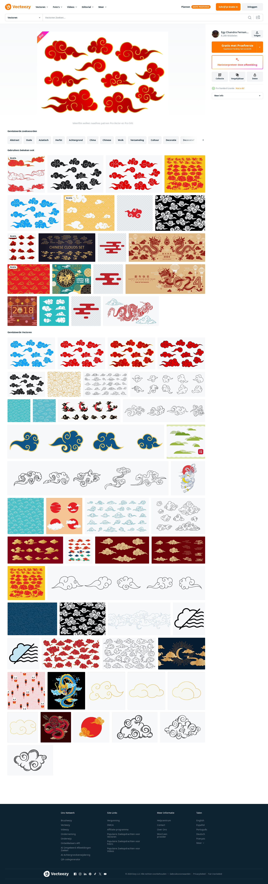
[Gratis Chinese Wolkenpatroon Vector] (89, 213)
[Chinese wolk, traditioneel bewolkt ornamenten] (112, 247)
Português (201, 829)
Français (200, 838)
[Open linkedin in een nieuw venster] (85, 874)
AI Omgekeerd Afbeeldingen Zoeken (76, 849)
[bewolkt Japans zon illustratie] (64, 516)
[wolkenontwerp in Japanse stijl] (26, 174)
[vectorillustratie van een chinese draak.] (131, 311)
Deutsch (200, 834)
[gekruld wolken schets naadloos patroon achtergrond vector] (19, 410)
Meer (101, 6)
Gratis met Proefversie (237, 47)
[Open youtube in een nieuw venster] (105, 874)
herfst (58, 140)
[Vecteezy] (18, 7)
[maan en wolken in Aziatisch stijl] (181, 653)
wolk (121, 140)
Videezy (65, 829)
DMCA (110, 824)
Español (200, 824)
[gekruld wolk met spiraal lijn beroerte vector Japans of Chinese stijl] (126, 583)
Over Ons (162, 829)
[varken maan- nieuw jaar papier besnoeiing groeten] (71, 279)
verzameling (137, 140)
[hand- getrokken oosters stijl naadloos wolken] (139, 619)
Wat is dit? (240, 88)
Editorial (86, 6)
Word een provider (162, 835)
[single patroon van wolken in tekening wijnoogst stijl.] (180, 213)
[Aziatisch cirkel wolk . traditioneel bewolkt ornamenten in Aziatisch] (91, 727)
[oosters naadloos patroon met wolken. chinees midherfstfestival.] (32, 619)
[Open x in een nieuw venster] (100, 874)
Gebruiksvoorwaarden (180, 873)
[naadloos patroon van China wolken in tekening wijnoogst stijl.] (64, 384)
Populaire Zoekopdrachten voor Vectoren (123, 835)
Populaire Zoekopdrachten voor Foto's (123, 842)
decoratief (188, 140)
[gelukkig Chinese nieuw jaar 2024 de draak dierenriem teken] (167, 247)
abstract (14, 140)
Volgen (257, 35)
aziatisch (43, 140)
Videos (70, 6)
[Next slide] (200, 140)
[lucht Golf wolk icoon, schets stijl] (189, 619)
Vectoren (40, 6)
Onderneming (68, 834)
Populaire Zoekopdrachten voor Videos (123, 850)
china (93, 140)
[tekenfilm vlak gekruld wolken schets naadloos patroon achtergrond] (26, 516)
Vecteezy (65, 824)
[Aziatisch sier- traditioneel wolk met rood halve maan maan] (89, 410)
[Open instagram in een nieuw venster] (80, 874)
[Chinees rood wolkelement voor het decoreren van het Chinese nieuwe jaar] (135, 213)
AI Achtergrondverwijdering (75, 854)
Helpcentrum (164, 820)
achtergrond (76, 140)
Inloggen (252, 6)
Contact (161, 824)
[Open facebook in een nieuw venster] (75, 874)
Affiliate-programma (117, 829)
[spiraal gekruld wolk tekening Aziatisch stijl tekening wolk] (167, 384)
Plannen (185, 6)
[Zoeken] (250, 17)
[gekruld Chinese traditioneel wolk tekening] (86, 442)
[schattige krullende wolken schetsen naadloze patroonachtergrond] (44, 410)
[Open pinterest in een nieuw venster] (90, 874)
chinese (107, 140)
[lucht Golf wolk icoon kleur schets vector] (23, 653)
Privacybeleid (199, 873)
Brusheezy (66, 820)
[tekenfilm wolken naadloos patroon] (75, 174)
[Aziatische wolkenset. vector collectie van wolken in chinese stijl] (66, 247)
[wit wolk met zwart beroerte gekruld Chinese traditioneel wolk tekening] (88, 478)
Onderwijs (66, 838)
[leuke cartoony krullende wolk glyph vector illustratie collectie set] (54, 311)
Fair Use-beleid (215, 873)
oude (29, 140)
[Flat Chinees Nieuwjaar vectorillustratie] (22, 311)
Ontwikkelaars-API (70, 843)
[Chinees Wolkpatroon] (29, 279)
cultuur (155, 140)
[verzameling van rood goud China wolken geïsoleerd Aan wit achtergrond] (22, 247)
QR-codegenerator (70, 859)
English (200, 820)
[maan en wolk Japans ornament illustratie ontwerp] (188, 478)
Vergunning (113, 820)
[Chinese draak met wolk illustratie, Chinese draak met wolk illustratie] (56, 727)
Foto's (56, 6)
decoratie (171, 140)
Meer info (218, 95)
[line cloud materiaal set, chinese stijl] (186, 442)
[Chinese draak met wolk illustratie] (66, 690)
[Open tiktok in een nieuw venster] (95, 874)
